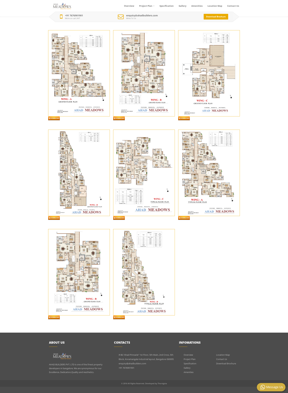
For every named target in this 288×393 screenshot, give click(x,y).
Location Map (215, 5)
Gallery (182, 5)
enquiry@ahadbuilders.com (142, 15)
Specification (167, 5)
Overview (129, 5)
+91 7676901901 (74, 15)
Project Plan (145, 5)
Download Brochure (216, 16)
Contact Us (233, 5)
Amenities (196, 5)
